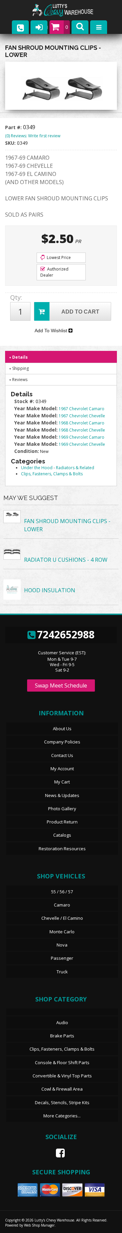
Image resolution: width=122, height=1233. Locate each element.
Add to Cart (80, 312)
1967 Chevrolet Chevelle (82, 416)
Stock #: (25, 401)
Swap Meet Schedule (61, 685)
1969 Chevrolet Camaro (81, 437)
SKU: (11, 143)
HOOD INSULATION (49, 590)
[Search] (80, 27)
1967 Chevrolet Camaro (81, 409)
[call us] (20, 27)
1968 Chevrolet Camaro (81, 423)
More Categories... (62, 1116)
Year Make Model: (36, 408)
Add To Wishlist (51, 330)
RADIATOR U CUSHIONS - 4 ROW (65, 559)
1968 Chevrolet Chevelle (82, 430)
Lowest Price (58, 257)
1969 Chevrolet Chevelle (82, 444)
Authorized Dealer (54, 272)
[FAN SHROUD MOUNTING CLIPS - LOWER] (61, 87)
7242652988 (66, 634)
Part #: (14, 127)
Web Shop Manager (39, 1225)
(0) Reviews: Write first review (32, 136)
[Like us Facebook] (58, 1153)
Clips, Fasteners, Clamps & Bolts (52, 474)
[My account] (38, 27)
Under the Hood (37, 468)
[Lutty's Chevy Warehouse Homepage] (69, 10)
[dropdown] (98, 27)
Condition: (26, 451)
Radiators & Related (75, 468)
